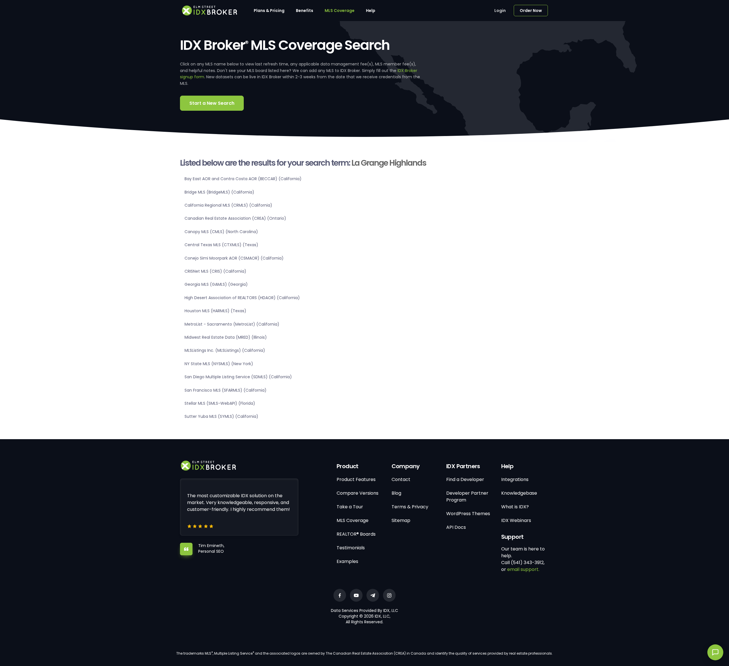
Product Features (356, 479)
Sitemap (401, 520)
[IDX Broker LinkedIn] (372, 595)
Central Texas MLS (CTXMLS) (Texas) (221, 245)
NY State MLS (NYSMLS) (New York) (219, 364)
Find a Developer (465, 479)
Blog (396, 493)
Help (370, 10)
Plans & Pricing (269, 10)
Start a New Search (211, 103)
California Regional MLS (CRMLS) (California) (228, 205)
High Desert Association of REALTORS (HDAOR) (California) (242, 298)
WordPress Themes (468, 513)
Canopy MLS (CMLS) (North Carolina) (221, 232)
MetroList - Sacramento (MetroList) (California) (232, 324)
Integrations (515, 479)
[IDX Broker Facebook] (339, 595)
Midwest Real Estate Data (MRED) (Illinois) (226, 337)
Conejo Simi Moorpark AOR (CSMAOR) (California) (234, 258)
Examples (347, 561)
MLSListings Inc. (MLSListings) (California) (225, 350)
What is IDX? (515, 506)
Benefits (304, 10)
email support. (523, 569)
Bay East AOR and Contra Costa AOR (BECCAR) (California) (243, 179)
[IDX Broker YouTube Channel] (356, 595)
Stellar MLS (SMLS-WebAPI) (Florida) (220, 403)
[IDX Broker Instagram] (389, 595)
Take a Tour (350, 506)
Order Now (531, 10)
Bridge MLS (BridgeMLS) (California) (219, 192)
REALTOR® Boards (356, 534)
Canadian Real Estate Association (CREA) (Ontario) (235, 218)
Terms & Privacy (410, 506)
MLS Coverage (340, 10)
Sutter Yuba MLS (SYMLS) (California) (221, 416)
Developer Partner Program (467, 496)
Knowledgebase (519, 493)
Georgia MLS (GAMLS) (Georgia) (216, 284)
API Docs (456, 527)
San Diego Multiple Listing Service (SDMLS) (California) (238, 377)
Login (500, 10)
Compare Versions (357, 493)
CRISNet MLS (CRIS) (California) (215, 271)
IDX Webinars (516, 520)
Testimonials (351, 547)
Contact (401, 479)
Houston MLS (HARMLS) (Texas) (215, 311)
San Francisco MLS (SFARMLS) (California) (226, 390)
